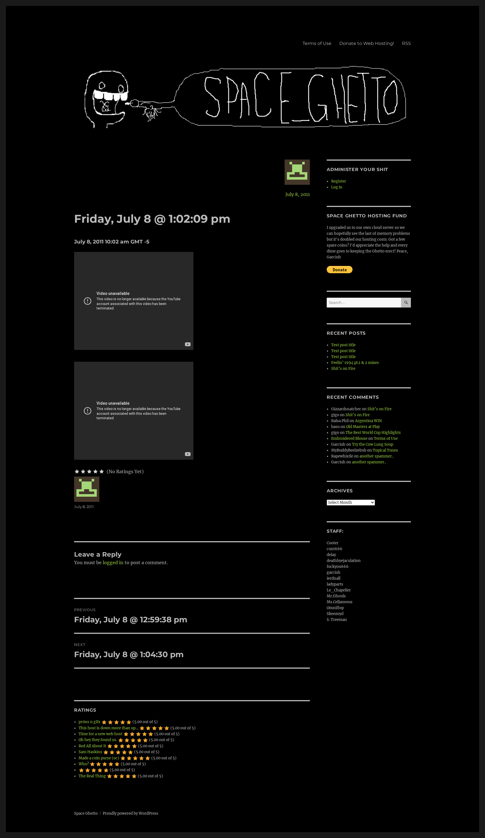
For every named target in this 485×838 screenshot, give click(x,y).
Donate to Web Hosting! (366, 43)
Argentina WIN (368, 420)
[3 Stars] (89, 471)
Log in (336, 187)
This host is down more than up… (108, 728)
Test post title (343, 345)
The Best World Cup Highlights (373, 432)
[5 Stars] (101, 471)
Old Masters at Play (363, 426)
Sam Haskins (90, 752)
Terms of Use (317, 43)
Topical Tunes (385, 450)
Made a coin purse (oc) (99, 758)
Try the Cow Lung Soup (372, 444)
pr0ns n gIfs (89, 721)
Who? (84, 764)
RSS (406, 43)
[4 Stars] (95, 471)
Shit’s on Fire (343, 368)
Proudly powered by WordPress (130, 813)
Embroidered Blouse (349, 438)
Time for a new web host (100, 734)
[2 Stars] (83, 471)
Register (338, 181)
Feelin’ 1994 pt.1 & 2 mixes (355, 362)
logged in (113, 562)
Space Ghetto (86, 813)
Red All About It (92, 746)
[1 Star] (77, 471)
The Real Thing (92, 776)
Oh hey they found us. (98, 739)
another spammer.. (377, 456)
